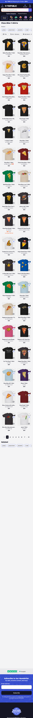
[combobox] (15, 10)
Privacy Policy (20, 696)
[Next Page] (28, 437)
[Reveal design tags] (13, 49)
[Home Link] (11, 6)
